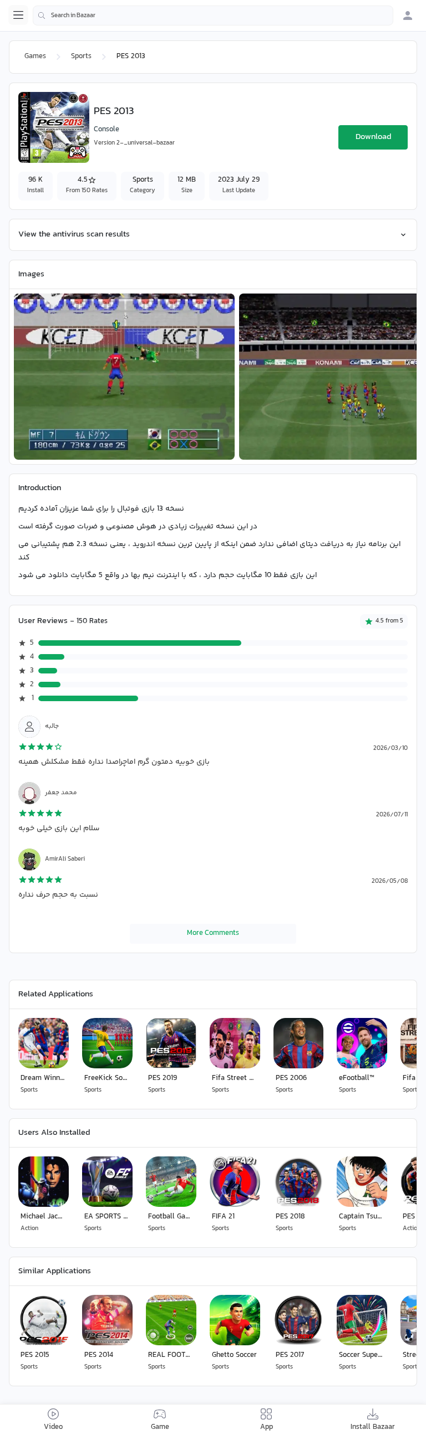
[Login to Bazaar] (408, 15)
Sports (81, 56)
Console (106, 130)
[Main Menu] (18, 15)
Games (35, 56)
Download (373, 137)
